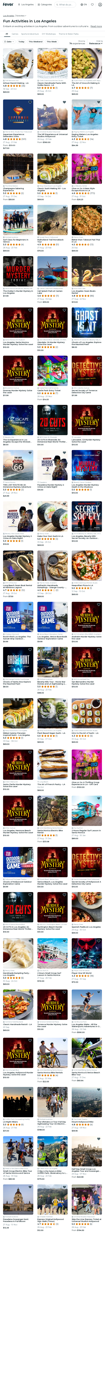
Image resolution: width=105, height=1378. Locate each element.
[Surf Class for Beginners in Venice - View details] (18, 220)
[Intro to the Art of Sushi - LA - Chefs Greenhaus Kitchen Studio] (87, 713)
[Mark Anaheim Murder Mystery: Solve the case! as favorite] (98, 604)
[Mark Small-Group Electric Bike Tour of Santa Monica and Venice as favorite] (30, 1139)
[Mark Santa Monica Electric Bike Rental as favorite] (64, 798)
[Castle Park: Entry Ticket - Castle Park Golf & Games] (52, 371)
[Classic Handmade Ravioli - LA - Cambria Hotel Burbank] (18, 1005)
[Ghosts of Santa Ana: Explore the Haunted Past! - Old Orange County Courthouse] (18, 662)
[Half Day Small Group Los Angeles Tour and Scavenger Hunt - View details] (87, 1151)
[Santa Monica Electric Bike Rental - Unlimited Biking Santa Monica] (52, 811)
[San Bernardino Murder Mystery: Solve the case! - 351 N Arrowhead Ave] (87, 662)
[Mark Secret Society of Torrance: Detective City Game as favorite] (98, 358)
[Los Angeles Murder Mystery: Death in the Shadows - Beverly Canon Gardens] (87, 465)
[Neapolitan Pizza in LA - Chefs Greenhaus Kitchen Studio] (87, 566)
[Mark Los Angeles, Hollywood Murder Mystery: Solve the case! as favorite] (30, 1040)
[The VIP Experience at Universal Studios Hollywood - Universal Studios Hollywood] (52, 114)
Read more (96, 26)
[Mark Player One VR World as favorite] (98, 941)
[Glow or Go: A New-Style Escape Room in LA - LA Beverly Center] (87, 169)
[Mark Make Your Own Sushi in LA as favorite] (64, 504)
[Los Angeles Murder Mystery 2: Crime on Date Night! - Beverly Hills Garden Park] (18, 516)
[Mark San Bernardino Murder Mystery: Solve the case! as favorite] (98, 649)
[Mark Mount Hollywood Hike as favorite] (98, 1089)
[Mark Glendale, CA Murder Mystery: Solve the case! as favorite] (64, 310)
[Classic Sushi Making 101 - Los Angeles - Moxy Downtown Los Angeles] (52, 169)
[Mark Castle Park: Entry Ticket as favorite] (64, 358)
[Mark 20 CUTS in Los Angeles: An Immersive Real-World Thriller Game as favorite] (30, 894)
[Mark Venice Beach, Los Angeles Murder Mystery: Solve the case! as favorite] (64, 849)
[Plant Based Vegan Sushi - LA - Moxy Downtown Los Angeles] (52, 713)
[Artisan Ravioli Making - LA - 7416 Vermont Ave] (18, 63)
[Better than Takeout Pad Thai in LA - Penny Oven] (87, 220)
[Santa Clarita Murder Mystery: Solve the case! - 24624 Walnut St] (18, 765)
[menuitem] (7, 34)
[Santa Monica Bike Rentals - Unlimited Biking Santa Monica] (52, 1053)
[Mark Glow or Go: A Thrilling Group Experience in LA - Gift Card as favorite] (98, 752)
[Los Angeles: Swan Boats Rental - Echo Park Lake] (87, 271)
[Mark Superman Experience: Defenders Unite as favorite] (30, 102)
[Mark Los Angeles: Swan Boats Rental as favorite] (98, 259)
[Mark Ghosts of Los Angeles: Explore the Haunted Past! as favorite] (98, 310)
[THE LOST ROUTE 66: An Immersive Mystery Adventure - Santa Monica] (18, 465)
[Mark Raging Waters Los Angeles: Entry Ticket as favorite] (98, 102)
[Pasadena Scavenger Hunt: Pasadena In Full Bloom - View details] (18, 1199)
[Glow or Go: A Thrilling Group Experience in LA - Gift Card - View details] (87, 765)
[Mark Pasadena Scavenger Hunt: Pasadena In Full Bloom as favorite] (30, 1187)
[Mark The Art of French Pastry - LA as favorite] (64, 752)
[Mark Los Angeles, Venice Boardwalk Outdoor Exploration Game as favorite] (64, 604)
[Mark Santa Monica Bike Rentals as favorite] (64, 1040)
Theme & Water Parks (68, 34)
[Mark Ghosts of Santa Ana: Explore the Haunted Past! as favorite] (30, 649)
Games (15, 34)
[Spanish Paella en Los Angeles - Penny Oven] (87, 907)
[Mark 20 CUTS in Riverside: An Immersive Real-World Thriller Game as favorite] (64, 407)
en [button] (85, 4)
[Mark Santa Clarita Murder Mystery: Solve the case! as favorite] (30, 752)
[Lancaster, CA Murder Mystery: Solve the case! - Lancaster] (87, 420)
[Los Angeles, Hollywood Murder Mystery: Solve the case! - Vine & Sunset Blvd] (18, 1053)
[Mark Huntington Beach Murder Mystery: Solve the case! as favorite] (64, 894)
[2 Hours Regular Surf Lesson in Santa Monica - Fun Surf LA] (87, 811)
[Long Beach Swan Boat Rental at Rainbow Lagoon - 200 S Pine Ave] (18, 566)
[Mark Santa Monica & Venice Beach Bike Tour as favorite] (98, 1040)
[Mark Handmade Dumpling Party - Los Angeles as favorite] (30, 941)
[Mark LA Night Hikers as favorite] (30, 1089)
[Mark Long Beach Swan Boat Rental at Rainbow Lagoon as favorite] (30, 553)
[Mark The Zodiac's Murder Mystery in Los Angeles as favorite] (30, 259)
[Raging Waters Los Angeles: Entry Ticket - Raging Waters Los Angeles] (87, 114)
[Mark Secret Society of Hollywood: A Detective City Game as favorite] (98, 849)
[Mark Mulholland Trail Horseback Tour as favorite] (64, 207)
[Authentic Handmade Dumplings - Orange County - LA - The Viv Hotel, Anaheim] (52, 566)
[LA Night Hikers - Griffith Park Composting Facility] (18, 1102)
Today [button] (21, 42)
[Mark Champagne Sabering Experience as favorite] (30, 156)
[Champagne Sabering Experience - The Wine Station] (18, 169)
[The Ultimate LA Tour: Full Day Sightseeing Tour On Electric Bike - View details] (52, 1102)
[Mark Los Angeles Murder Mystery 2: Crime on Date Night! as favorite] (30, 504)
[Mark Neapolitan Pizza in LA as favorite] (98, 553)
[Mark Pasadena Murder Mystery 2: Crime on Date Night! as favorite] (64, 452)
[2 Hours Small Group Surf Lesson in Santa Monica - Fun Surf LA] (52, 953)
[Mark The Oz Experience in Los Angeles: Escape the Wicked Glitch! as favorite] (30, 407)
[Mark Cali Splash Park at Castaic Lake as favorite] (64, 259)
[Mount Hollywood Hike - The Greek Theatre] (87, 1102)
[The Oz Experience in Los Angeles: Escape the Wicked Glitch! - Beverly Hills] (18, 420)
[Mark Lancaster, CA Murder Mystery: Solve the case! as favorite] (98, 407)
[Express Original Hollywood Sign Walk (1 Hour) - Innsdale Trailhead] (52, 1199)
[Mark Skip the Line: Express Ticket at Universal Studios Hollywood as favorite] (98, 1187)
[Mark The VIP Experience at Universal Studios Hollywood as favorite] (64, 102)
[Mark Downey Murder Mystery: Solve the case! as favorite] (30, 358)
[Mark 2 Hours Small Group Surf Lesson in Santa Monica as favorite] (64, 941)
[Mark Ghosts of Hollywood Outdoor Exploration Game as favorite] (30, 849)
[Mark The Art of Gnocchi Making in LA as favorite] (98, 51)
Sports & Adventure (30, 34)
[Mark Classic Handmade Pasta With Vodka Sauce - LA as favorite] (64, 51)
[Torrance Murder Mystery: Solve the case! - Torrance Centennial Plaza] (52, 1005)
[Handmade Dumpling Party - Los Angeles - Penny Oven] (18, 953)
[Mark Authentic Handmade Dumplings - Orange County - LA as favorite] (64, 553)
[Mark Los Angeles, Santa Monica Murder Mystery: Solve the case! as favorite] (30, 310)
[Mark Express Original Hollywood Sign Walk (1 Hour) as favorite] (64, 1187)
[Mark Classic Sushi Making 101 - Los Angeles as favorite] (64, 156)
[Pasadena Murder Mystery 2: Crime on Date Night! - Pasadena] (52, 465)
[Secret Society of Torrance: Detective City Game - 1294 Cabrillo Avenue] (87, 371)
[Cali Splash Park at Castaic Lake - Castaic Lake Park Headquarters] (52, 271)
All (7, 34)
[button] (21, 15)
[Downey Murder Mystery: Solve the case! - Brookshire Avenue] (18, 371)
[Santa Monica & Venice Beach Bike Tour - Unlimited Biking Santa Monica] (87, 1053)
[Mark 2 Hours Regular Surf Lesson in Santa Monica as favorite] (98, 798)
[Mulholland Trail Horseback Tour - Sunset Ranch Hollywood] (52, 220)
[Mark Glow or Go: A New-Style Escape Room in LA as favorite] (98, 156)
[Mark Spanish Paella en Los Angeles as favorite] (98, 894)
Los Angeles (8, 16)
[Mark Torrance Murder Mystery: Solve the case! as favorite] (64, 992)
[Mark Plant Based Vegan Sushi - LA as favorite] (64, 701)
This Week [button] (52, 42)
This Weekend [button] (35, 42)
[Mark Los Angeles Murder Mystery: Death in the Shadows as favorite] (98, 452)
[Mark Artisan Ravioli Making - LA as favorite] (30, 51)
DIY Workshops (49, 34)
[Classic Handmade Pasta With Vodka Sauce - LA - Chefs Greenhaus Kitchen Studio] (52, 63)
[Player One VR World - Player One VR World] (87, 953)
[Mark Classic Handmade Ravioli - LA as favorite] (30, 992)
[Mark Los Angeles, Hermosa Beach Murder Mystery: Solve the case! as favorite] (30, 798)
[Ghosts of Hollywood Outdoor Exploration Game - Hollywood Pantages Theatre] (18, 862)
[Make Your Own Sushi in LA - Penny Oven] (52, 516)
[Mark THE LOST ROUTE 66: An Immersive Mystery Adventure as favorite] (30, 452)
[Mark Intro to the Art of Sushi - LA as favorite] (98, 701)
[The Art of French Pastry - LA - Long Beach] (52, 765)
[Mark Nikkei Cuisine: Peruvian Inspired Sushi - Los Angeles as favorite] (30, 701)
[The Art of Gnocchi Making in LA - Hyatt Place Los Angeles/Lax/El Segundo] (87, 63)
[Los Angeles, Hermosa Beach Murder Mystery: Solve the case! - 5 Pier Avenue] (18, 811)
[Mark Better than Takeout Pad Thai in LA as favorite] (98, 207)
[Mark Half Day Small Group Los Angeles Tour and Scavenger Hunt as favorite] (98, 1139)
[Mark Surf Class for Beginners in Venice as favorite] (30, 207)
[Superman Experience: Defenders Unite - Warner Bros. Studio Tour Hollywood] (18, 114)
